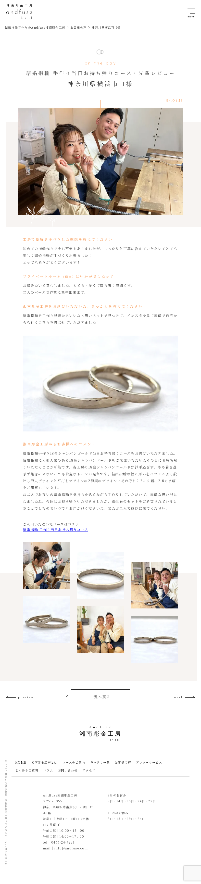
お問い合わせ (67, 770)
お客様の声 (123, 762)
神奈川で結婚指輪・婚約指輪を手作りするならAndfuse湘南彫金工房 (6, 819)
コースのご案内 (74, 762)
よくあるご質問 (26, 770)
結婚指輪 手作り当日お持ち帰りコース (55, 529)
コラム (48, 770)
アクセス (89, 770)
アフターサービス (149, 762)
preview (26, 697)
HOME (20, 762)
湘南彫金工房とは (44, 762)
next (178, 697)
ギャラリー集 (100, 762)
